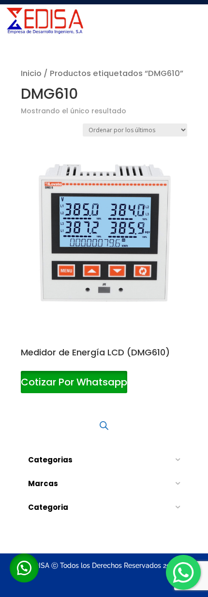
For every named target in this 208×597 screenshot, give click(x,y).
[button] (24, 567)
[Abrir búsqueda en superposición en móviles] (104, 425)
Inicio (31, 73)
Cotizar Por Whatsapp (74, 382)
